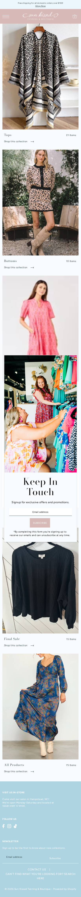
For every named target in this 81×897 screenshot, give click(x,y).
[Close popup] (72, 359)
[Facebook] (3, 826)
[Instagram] (9, 826)
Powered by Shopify (64, 889)
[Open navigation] (6, 16)
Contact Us (37, 869)
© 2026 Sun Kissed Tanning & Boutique (28, 889)
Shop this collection (16, 141)
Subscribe (55, 858)
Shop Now (40, 6)
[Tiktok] (15, 826)
